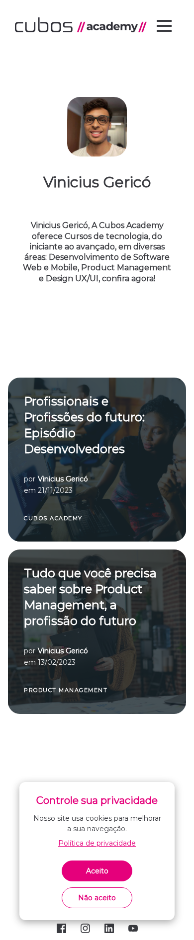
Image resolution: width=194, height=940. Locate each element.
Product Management (65, 690)
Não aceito (97, 897)
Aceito (97, 870)
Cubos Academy (53, 518)
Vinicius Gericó (63, 478)
